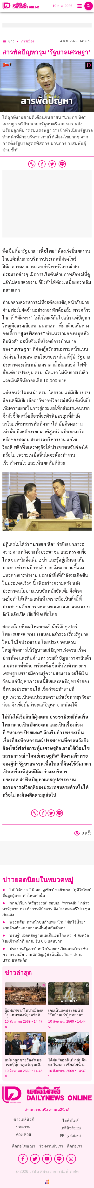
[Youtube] (47, 1159)
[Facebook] (43, 813)
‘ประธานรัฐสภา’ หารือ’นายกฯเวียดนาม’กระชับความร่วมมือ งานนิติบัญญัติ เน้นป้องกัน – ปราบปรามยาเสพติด (45, 954)
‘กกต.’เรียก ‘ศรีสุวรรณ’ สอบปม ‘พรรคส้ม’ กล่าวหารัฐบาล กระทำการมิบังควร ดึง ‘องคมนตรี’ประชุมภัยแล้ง (46, 909)
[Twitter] (51, 813)
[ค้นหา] (88, 6)
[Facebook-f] (23, 1159)
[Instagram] (71, 1159)
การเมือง (27, 41)
